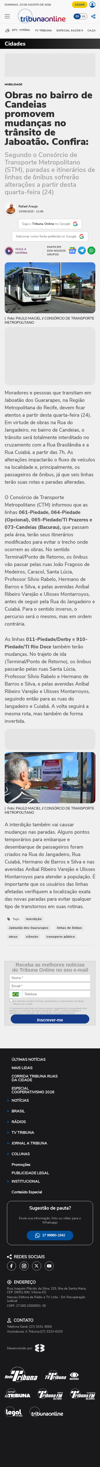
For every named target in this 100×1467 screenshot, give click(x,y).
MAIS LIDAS (22, 1068)
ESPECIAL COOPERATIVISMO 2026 (33, 1090)
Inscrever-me (50, 1020)
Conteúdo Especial (27, 1192)
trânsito (32, 936)
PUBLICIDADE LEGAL (30, 1173)
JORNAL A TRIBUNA (29, 1143)
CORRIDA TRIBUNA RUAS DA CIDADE (35, 1078)
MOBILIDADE (13, 84)
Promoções (21, 1165)
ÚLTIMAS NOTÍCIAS (29, 1059)
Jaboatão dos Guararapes (29, 928)
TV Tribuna (43, 30)
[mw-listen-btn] (9, 251)
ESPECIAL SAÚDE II (70, 30)
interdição (34, 919)
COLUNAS (21, 1154)
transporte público (61, 936)
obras (13, 936)
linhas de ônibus (69, 928)
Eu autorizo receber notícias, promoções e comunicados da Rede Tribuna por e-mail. (48, 1002)
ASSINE (80, 5)
